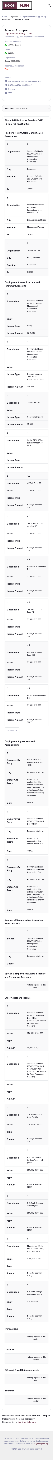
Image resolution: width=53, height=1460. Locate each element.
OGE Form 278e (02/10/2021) (20, 85)
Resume (11, 89)
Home (4, 17)
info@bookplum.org (27, 1422)
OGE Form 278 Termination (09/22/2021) (24, 81)
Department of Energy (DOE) (34, 17)
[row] (26, 166)
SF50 (10, 93)
